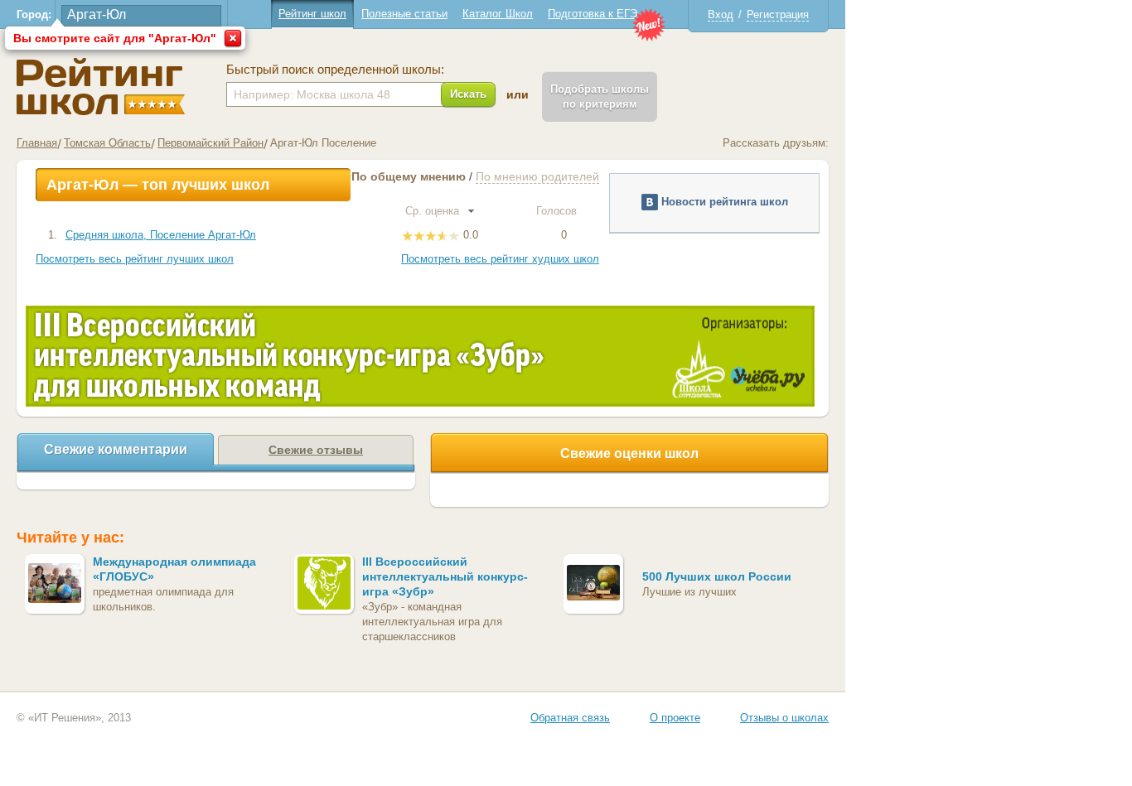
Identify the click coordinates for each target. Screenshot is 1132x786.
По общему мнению (408, 176)
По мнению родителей (537, 176)
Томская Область (107, 143)
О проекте (675, 717)
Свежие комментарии (115, 449)
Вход (720, 14)
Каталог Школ (497, 13)
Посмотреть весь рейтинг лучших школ (135, 259)
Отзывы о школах (784, 717)
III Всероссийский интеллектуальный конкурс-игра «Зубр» (445, 576)
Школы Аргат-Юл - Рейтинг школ (101, 86)
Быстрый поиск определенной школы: (335, 69)
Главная (37, 143)
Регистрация (778, 14)
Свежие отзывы (315, 449)
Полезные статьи (404, 13)
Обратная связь (570, 717)
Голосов (558, 211)
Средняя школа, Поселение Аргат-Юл (160, 235)
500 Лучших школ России (716, 576)
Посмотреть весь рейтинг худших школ (500, 259)
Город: (34, 14)
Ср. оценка (433, 211)
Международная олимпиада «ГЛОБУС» (174, 569)
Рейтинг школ (312, 13)
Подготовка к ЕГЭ (592, 13)
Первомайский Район (210, 143)
